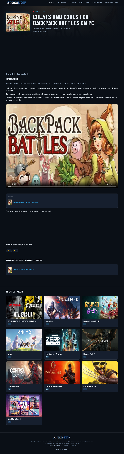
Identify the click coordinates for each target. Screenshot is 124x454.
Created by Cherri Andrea (55, 445)
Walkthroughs (62, 3)
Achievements (97, 3)
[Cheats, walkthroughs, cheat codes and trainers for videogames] (16, 3)
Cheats (51, 3)
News (88, 3)
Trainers (73, 3)
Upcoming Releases (111, 3)
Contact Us (66, 449)
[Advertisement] (62, 51)
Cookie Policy (58, 449)
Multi (14, 74)
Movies (81, 3)
